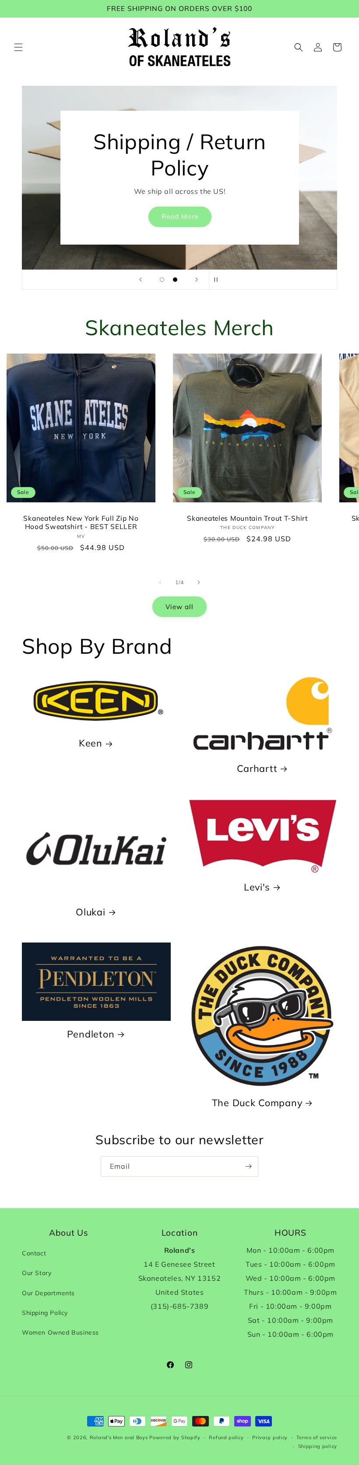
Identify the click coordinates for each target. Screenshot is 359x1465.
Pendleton (90, 1034)
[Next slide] (196, 279)
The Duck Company (257, 1102)
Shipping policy (318, 1446)
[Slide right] (198, 582)
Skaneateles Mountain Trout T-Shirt (247, 518)
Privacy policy (270, 1437)
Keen (90, 743)
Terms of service (316, 1437)
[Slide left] (160, 582)
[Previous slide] (140, 279)
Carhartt (257, 768)
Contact (34, 1253)
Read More (179, 217)
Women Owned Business (60, 1332)
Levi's (257, 887)
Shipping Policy (45, 1313)
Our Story (36, 1273)
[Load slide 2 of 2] (175, 279)
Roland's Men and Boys (119, 1437)
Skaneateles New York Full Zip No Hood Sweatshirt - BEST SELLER (80, 522)
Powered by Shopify (175, 1437)
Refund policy (226, 1437)
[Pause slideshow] (218, 279)
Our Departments (48, 1293)
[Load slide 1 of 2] (162, 279)
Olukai (90, 912)
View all (179, 607)
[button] (18, 47)
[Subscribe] (248, 1166)
